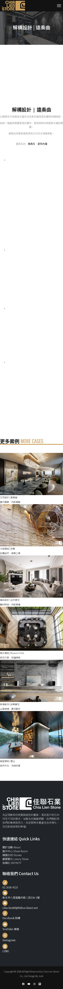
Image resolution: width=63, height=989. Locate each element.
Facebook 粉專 (11, 918)
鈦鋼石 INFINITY (11, 863)
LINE (5, 951)
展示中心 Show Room (15, 851)
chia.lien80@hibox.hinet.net (20, 908)
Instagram (9, 940)
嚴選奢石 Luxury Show (15, 859)
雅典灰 (31, 143)
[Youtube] (29, 983)
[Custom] (39, 983)
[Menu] (59, 5)
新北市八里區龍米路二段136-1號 (21, 897)
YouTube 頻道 (10, 929)
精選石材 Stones (12, 855)
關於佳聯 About (11, 847)
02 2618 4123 (10, 887)
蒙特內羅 (42, 143)
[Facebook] (23, 983)
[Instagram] (34, 983)
